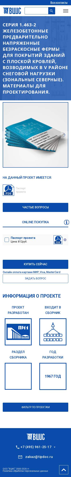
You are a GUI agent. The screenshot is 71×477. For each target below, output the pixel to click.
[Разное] (18, 376)
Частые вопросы (35, 207)
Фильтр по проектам (35, 407)
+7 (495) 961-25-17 (36, 447)
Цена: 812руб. (23, 239)
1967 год (53, 376)
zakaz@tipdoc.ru (39, 457)
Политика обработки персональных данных (25, 471)
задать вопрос (35, 278)
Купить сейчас (35, 264)
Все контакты (59, 2)
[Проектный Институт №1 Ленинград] (18, 331)
